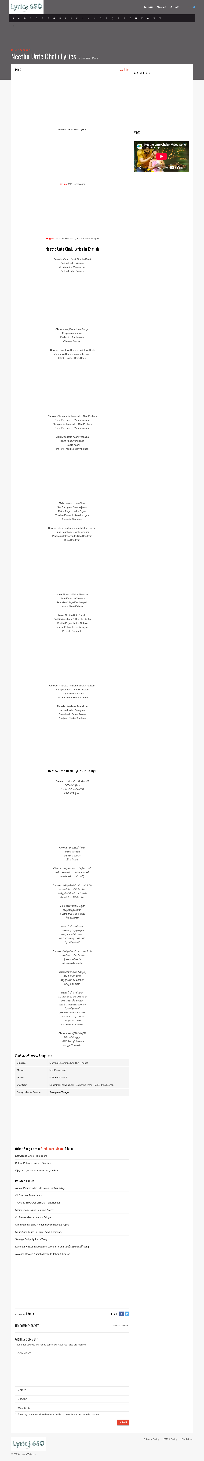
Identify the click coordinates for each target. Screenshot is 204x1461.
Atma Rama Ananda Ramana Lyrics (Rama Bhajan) (42, 1224)
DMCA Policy (171, 1439)
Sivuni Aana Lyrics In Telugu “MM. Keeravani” (38, 1232)
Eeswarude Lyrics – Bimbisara (31, 1155)
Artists (174, 7)
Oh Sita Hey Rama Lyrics (28, 1195)
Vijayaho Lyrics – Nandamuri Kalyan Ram (36, 1170)
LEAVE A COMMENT (120, 1326)
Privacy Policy (152, 1439)
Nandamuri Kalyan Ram (61, 1085)
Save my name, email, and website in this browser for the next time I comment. (59, 1414)
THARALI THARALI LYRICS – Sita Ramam (38, 1202)
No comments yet (27, 1325)
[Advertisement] (72, 100)
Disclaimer (187, 1439)
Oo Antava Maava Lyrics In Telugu (33, 1217)
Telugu (148, 7)
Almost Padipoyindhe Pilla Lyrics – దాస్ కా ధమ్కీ (40, 1188)
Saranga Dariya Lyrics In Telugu (31, 1239)
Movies (161, 7)
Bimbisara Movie (89, 58)
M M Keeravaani (58, 1077)
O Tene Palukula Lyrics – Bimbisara (33, 1163)
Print (126, 70)
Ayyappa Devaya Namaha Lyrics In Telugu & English (42, 1254)
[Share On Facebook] (121, 1313)
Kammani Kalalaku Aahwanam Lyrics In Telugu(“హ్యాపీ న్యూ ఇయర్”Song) (52, 1246)
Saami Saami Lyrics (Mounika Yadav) (34, 1210)
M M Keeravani (21, 49)
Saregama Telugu (59, 1092)
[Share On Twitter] (127, 1313)
